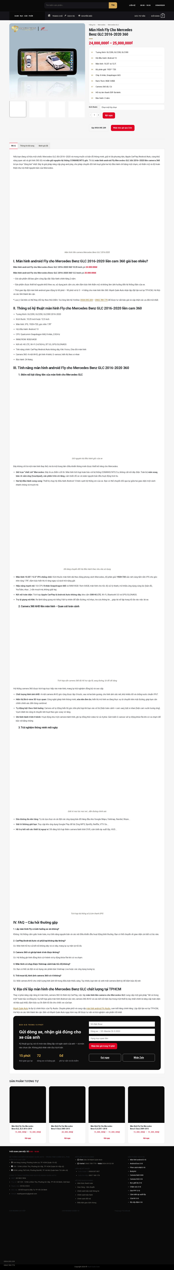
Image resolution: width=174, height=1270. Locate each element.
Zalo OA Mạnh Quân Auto (92, 1160)
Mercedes (101, 25)
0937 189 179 (94, 1175)
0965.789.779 (9, 1265)
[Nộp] (113, 5)
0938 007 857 (94, 1171)
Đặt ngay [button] (67, 1138)
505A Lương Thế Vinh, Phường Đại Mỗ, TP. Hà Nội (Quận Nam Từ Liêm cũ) (40, 1170)
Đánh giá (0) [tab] (43, 146)
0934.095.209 (9, 1261)
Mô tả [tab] (13, 146)
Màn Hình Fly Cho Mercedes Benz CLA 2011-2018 (101, 1127)
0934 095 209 (86, 300)
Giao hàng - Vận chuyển (86, 1187)
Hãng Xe (92, 25)
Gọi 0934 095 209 (98, 128)
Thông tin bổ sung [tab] (27, 146)
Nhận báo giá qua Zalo (122, 128)
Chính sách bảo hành (85, 1195)
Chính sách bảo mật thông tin (88, 1191)
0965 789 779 (101, 300)
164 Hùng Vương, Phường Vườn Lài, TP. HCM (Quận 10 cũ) (35, 1162)
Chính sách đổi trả (84, 1199)
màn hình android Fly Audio (98, 1008)
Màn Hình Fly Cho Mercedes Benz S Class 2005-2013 (62, 1127)
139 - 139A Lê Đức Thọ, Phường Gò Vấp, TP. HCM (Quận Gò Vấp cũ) (38, 1166)
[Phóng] (12, 95)
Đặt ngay (109, 115)
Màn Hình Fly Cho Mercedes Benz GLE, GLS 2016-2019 (22, 1127)
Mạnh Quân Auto (20, 1008)
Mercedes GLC (113, 25)
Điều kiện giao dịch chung (86, 1203)
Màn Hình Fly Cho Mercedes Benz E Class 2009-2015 (141, 1127)
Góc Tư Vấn (140, 16)
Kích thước (93, 107)
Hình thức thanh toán (85, 1183)
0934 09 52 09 (108, 1163)
